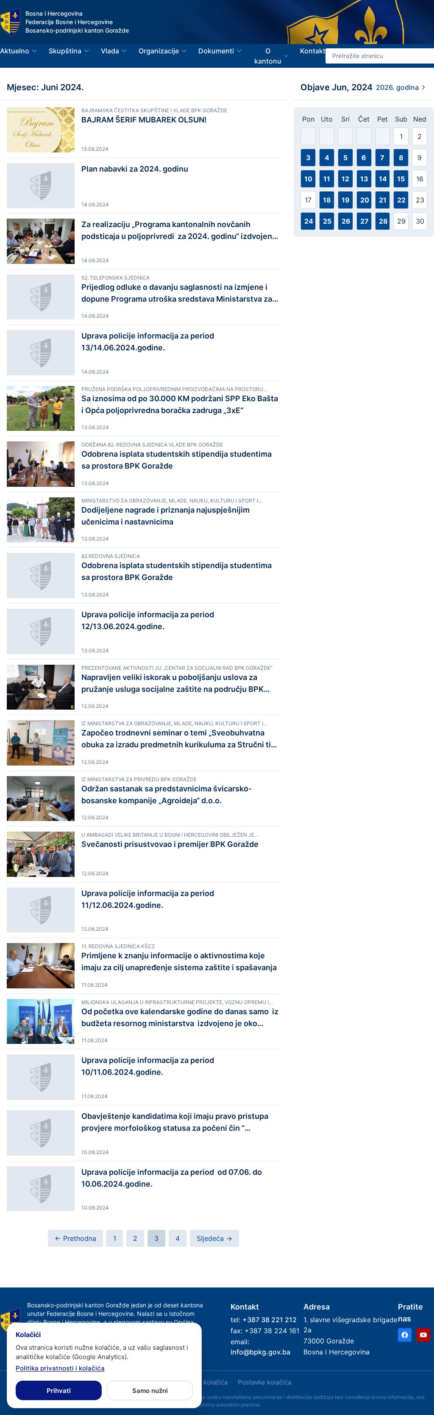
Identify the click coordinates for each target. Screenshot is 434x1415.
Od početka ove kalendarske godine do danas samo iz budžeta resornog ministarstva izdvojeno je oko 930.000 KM (179, 1018)
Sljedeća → (214, 1238)
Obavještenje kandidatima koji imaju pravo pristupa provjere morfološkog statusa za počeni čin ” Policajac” (174, 1123)
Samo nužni (150, 1391)
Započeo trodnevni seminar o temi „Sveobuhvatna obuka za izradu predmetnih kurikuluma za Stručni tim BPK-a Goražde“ (179, 739)
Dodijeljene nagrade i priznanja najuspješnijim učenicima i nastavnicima (165, 515)
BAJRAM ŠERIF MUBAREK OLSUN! (144, 119)
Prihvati (59, 1391)
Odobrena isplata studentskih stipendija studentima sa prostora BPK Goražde (176, 459)
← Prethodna (75, 1238)
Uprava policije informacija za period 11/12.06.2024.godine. (148, 899)
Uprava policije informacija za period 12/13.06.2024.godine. (147, 620)
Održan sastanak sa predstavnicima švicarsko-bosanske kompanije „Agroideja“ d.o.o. (166, 794)
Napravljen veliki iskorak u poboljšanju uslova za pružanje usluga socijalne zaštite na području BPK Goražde (172, 684)
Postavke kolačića (264, 1382)
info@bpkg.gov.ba (260, 1352)
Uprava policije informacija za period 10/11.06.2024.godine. (147, 1066)
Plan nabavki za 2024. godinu (134, 168)
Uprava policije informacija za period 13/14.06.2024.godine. (147, 341)
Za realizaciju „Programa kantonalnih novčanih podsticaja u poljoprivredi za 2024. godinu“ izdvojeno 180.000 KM (179, 231)
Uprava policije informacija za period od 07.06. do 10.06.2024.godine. (171, 1178)
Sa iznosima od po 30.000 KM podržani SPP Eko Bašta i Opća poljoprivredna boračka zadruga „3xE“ (180, 404)
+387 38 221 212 (269, 1319)
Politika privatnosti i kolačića (60, 1368)
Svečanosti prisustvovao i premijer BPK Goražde (170, 844)
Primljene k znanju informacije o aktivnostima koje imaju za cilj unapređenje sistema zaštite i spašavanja (179, 961)
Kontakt (313, 51)
